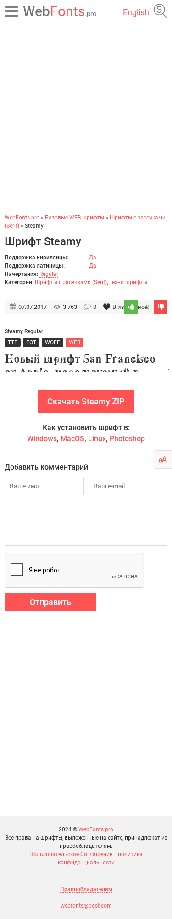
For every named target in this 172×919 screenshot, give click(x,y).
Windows (42, 438)
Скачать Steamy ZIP (86, 401)
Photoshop (127, 438)
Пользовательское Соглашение (70, 854)
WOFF (52, 342)
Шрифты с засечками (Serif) (71, 282)
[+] (131, 307)
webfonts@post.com (86, 905)
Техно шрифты (128, 282)
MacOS (72, 438)
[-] (160, 307)
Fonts (60, 11)
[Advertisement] (86, 118)
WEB (74, 342)
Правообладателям (86, 889)
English (136, 12)
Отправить (50, 602)
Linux (97, 438)
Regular (48, 274)
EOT (31, 342)
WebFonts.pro (95, 829)
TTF (12, 342)
